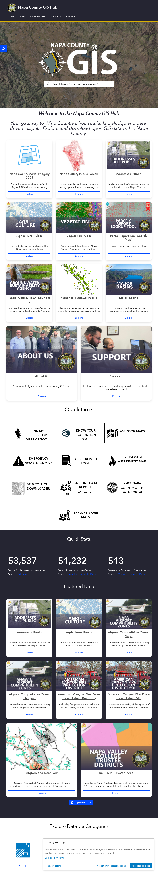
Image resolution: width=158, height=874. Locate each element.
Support (70, 16)
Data (23, 16)
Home (12, 16)
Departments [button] (37, 16)
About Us (56, 16)
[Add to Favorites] (3, 48)
